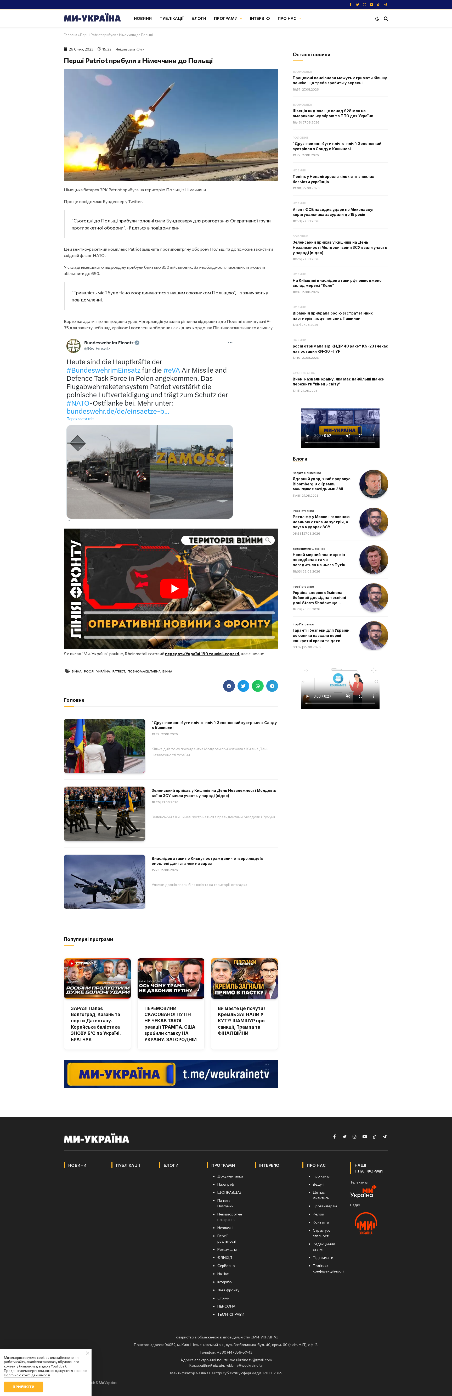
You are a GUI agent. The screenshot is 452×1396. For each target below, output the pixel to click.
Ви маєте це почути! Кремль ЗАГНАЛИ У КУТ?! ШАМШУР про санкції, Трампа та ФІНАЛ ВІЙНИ (241, 1021)
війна (76, 671)
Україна (103, 671)
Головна (70, 35)
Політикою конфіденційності (27, 1375)
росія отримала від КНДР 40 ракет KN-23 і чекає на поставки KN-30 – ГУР (340, 349)
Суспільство (304, 372)
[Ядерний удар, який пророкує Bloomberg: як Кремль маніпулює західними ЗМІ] (373, 484)
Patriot (118, 671)
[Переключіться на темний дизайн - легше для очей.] (377, 18)
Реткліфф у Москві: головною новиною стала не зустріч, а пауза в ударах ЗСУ (321, 521)
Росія (89, 671)
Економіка (302, 71)
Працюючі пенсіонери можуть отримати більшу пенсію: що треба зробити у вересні (340, 80)
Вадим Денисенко (307, 472)
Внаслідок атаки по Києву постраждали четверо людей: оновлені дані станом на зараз (207, 861)
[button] (229, 686)
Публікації (172, 18)
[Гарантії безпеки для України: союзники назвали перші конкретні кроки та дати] (373, 635)
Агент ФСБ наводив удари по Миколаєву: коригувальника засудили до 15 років (333, 212)
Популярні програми (88, 939)
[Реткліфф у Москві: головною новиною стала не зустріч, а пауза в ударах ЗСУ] (373, 522)
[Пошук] (385, 18)
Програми (226, 18)
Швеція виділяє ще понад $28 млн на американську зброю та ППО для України (333, 113)
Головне (300, 137)
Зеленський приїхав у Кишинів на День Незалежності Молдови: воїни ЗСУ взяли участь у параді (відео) (214, 793)
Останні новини (311, 54)
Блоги (198, 18)
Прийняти (23, 1386)
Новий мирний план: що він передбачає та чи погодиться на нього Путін (319, 559)
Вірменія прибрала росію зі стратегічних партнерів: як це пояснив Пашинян (333, 316)
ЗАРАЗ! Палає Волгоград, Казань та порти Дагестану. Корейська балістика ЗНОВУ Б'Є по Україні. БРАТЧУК (96, 1024)
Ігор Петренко (303, 510)
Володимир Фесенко (309, 548)
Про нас (287, 18)
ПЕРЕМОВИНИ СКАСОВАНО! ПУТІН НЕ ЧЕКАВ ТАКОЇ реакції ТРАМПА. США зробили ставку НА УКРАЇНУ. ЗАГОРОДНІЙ (170, 1024)
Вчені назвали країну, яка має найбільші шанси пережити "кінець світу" (339, 381)
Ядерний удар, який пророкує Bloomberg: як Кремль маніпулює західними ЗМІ (322, 483)
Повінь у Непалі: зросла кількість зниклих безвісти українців (333, 179)
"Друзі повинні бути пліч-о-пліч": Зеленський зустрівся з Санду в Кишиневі (214, 725)
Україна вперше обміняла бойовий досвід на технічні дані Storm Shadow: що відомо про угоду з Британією (322, 598)
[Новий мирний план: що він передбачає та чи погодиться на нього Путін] (373, 559)
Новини (143, 18)
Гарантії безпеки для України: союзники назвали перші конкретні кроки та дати (322, 635)
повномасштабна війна (150, 671)
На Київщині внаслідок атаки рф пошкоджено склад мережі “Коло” (337, 283)
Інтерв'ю (260, 18)
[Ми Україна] (92, 18)
